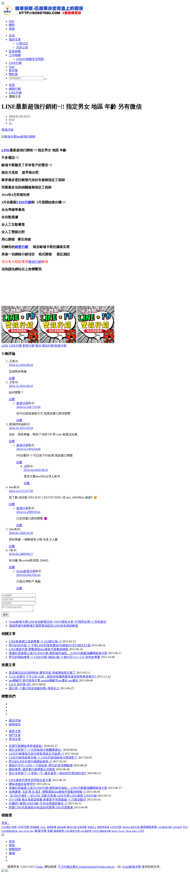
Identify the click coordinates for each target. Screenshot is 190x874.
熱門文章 (15, 735)
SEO (185, 827)
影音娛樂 (15, 51)
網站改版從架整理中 (22, 784)
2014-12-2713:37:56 (21, 490)
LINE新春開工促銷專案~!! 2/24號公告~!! (35, 641)
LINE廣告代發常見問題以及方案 (30, 780)
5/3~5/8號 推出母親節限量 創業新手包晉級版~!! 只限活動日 (47, 799)
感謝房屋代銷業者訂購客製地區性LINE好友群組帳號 (43, 625)
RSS (11, 21)
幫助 (12, 28)
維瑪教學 (59, 831)
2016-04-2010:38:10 (36, 469)
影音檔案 (82, 827)
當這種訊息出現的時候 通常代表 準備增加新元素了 (42, 672)
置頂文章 (15, 739)
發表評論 (7, 129)
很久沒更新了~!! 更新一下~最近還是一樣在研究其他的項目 (47, 773)
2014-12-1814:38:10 (21, 364)
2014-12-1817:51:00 (28, 406)
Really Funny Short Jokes (124, 831)
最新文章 (15, 731)
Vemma (126, 827)
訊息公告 (22, 47)
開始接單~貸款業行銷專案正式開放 (32, 769)
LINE (5, 150)
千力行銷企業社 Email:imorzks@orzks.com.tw (86, 866)
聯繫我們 (15, 849)
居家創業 (51, 827)
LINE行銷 (15, 62)
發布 (5, 614)
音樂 (50, 830)
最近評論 (15, 720)
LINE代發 (115, 827)
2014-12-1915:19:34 (21, 427)
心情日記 (22, 43)
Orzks (43, 827)
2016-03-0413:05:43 (28, 574)
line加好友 (86, 831)
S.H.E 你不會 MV (20, 684)
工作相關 (15, 55)
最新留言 (15, 724)
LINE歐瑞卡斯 (165, 827)
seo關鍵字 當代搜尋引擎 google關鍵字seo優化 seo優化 (44, 680)
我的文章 (15, 39)
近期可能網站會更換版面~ (26, 745)
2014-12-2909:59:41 (28, 511)
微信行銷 (35, 262)
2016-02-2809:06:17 (21, 553)
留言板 (13, 70)
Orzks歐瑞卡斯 (25, 571)
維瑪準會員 (103, 827)
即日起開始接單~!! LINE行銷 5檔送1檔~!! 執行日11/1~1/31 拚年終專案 (54, 657)
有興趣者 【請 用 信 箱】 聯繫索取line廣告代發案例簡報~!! (47, 791)
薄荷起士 (92, 827)
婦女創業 (61, 827)
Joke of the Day (26, 831)
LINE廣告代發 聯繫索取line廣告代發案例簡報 (38, 649)
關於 (12, 24)
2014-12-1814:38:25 (21, 385)
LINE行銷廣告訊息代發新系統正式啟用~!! (36, 753)
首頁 (12, 35)
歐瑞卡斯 (60, 345)
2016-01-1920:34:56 (21, 532)
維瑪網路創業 (148, 826)
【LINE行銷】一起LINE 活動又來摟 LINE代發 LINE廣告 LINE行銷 (53, 795)
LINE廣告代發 (72, 831)
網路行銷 (15, 88)
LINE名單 (177, 827)
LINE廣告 (6, 827)
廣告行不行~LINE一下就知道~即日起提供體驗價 (41, 765)
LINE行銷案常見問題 (30, 59)
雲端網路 (35, 827)
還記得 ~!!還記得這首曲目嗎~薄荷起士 (34, 688)
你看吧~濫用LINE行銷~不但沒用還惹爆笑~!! (38, 803)
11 (10, 123)
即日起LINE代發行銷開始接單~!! (30, 761)
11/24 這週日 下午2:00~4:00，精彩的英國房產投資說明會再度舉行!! (53, 676)
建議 (12, 853)
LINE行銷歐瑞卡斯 (101, 831)
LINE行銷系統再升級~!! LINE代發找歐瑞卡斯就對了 (43, 757)
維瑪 (14, 827)
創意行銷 (21, 247)
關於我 (13, 74)
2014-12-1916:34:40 (28, 448)
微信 (38, 345)
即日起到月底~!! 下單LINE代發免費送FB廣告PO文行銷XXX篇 (50, 645)
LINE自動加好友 (9, 831)
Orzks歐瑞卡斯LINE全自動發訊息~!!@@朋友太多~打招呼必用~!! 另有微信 (57, 621)
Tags (11, 66)
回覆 (12, 378)
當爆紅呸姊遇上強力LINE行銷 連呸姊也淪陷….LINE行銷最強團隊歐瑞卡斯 (58, 653)
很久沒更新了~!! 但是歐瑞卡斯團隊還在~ (35, 749)
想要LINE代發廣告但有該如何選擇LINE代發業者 (41, 807)
